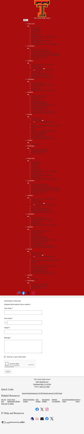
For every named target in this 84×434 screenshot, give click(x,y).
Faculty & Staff (36, 35)
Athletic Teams (36, 66)
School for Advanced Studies (40, 51)
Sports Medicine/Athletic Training (42, 77)
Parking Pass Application (39, 103)
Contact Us (35, 33)
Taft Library (35, 99)
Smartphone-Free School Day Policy (43, 112)
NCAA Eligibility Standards (40, 74)
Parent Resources (37, 153)
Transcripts (35, 144)
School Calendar (36, 118)
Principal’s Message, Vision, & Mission (44, 37)
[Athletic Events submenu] (42, 120)
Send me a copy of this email (16, 357)
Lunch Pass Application (39, 101)
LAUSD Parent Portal (38, 135)
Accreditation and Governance (41, 40)
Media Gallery (36, 42)
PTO (33, 129)
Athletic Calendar (37, 68)
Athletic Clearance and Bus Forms (42, 64)
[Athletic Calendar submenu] (44, 68)
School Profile (36, 38)
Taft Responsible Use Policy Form (42, 111)
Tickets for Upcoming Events (45, 70)
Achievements (36, 29)
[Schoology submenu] (28, 148)
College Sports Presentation (40, 75)
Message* (7, 338)
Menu (25, 20)
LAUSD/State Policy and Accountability (44, 44)
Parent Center (35, 127)
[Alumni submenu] (28, 142)
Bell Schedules (36, 27)
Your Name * (8, 308)
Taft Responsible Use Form (40, 136)
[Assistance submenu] (28, 81)
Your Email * (8, 318)
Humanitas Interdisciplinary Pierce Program (45, 55)
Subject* (7, 328)
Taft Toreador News (37, 109)
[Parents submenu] (28, 116)
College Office (36, 88)
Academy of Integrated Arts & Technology (45, 53)
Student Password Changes (40, 149)
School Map (35, 31)
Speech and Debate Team (39, 107)
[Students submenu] (28, 94)
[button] (28, 216)
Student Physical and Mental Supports (43, 90)
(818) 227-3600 (44, 387)
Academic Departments (39, 49)
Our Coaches (35, 72)
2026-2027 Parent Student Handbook (43, 105)
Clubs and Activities (37, 98)
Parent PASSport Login (39, 151)
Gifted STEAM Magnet (39, 57)
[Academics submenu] (28, 48)
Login (5, 422)
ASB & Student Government (40, 96)
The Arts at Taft (36, 59)
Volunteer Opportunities (39, 133)
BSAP (33, 124)
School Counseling (37, 83)
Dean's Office (35, 86)
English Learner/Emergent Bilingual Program (46, 125)
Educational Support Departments (42, 85)
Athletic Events (36, 120)
